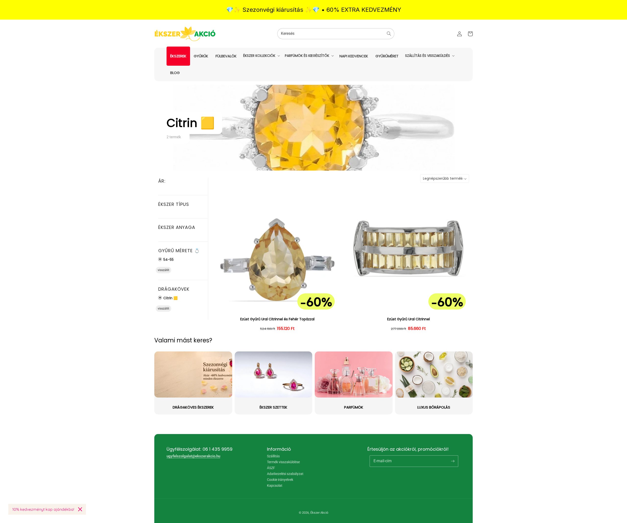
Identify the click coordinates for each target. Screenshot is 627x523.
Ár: (162, 181)
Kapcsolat (274, 485)
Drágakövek (173, 289)
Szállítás (273, 456)
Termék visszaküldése (283, 462)
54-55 (168, 259)
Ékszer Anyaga (176, 227)
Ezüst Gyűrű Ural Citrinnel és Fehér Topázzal (277, 319)
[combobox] (335, 33)
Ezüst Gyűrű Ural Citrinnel (408, 319)
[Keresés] (389, 33)
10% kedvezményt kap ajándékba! (43, 509)
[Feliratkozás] (452, 461)
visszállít (163, 270)
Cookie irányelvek (280, 480)
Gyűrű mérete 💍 (179, 251)
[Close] (80, 509)
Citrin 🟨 (170, 298)
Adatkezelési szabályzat (285, 474)
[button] (261, 55)
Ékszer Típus (173, 204)
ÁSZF (271, 468)
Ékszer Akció (319, 512)
